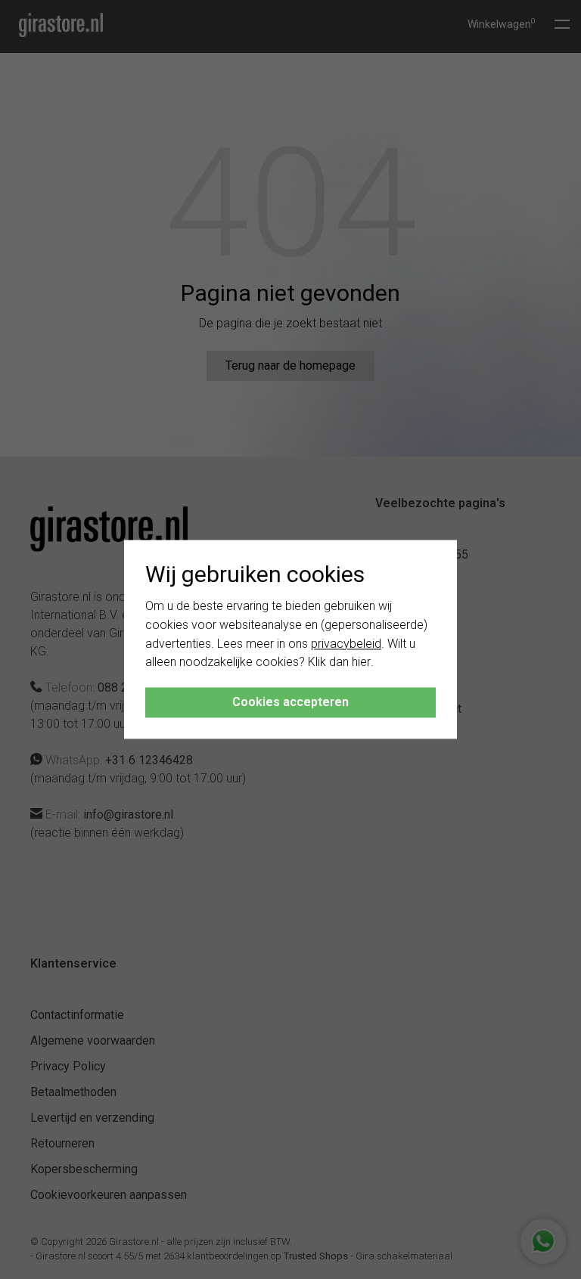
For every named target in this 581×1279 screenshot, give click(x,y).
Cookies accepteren (290, 702)
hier (361, 662)
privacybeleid (346, 643)
